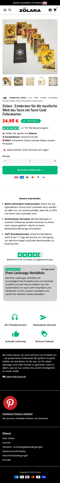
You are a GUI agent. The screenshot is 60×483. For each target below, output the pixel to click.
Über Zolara (8, 438)
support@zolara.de (15, 376)
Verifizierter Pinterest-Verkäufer (17, 414)
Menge (6, 156)
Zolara (38, 472)
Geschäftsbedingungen (15, 455)
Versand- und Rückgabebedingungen (22, 446)
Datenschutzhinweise (14, 451)
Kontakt (6, 459)
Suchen (6, 442)
